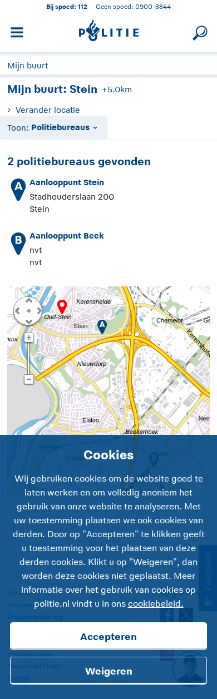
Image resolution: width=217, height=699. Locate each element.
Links (17, 310)
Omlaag (28, 321)
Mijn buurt (27, 65)
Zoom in (28, 338)
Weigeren (108, 671)
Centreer (28, 310)
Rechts (38, 310)
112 (82, 6)
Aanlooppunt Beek (66, 235)
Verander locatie (48, 110)
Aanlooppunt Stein (66, 182)
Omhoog (28, 300)
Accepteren (108, 637)
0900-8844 (153, 6)
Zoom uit (28, 379)
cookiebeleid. (156, 603)
